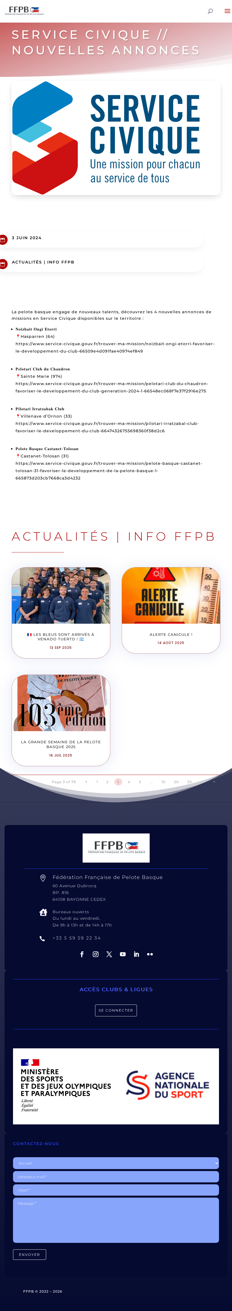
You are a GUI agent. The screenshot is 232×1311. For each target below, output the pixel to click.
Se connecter (116, 1010)
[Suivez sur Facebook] (82, 954)
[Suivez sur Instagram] (95, 954)
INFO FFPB (61, 262)
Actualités (27, 262)
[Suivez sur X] (109, 954)
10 (164, 782)
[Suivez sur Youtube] (122, 954)
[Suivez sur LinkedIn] (136, 954)
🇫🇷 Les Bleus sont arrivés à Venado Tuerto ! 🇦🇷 (60, 637)
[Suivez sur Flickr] (150, 954)
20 (176, 782)
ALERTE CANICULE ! (171, 634)
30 (189, 782)
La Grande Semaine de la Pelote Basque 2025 (61, 744)
